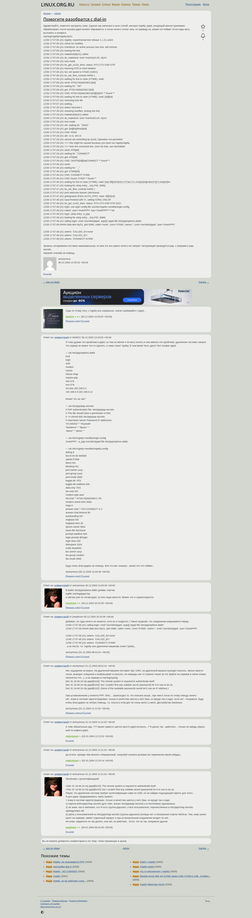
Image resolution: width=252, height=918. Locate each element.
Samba (202, 282)
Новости (84, 4)
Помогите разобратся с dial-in (74, 19)
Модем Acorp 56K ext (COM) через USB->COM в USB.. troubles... (175, 876)
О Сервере (45, 901)
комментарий (61, 337)
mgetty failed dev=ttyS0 (152, 884)
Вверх (208, 901)
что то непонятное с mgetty (155, 871)
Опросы (126, 4)
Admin (57, 13)
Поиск (145, 4)
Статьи (106, 4)
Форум (116, 4)
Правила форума (59, 901)
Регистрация (193, 4)
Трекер (136, 4)
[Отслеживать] (203, 35)
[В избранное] (203, 26)
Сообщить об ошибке (50, 904)
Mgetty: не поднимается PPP (69, 862)
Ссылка (47, 274)
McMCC (70, 316)
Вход (206, 4)
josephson (71, 603)
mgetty (56, 876)
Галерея (96, 4)
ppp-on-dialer (53, 282)
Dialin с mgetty (147, 862)
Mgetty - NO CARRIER (65, 871)
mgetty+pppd (147, 866)
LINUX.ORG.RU (57, 4)
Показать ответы (74, 713)
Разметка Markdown (78, 901)
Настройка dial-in (62, 866)
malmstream (72, 736)
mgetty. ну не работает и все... (69, 881)
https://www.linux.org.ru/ (50, 907)
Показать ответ (73, 321)
